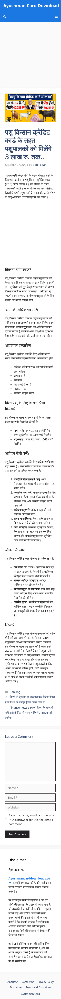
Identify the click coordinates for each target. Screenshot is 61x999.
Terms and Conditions (38, 987)
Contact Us (28, 981)
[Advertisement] (30, 56)
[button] (4, 16)
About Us (12, 981)
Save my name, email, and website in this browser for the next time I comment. (31, 819)
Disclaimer (16, 987)
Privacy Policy (46, 981)
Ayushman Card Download (31, 5)
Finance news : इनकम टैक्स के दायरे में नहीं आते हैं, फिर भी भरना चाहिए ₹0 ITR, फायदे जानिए (29, 713)
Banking (15, 692)
